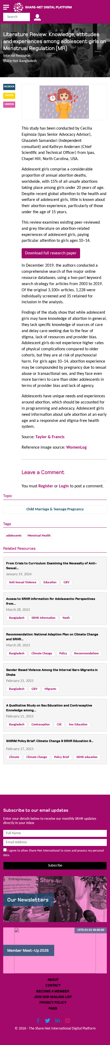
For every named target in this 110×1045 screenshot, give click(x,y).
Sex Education (78, 724)
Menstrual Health (39, 535)
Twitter (9, 95)
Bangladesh (16, 618)
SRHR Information (43, 618)
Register (45, 486)
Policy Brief (61, 757)
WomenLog (76, 447)
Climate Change (42, 653)
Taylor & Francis (50, 437)
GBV (66, 582)
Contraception (41, 724)
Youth (66, 618)
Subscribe (55, 866)
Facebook (9, 87)
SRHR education (86, 757)
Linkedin (9, 104)
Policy (63, 653)
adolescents (14, 535)
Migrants (50, 689)
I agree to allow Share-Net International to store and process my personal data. (53, 853)
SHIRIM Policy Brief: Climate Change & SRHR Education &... (49, 741)
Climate (14, 757)
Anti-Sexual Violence (22, 582)
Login (64, 486)
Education (50, 582)
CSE (59, 724)
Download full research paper (51, 253)
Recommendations (86, 653)
